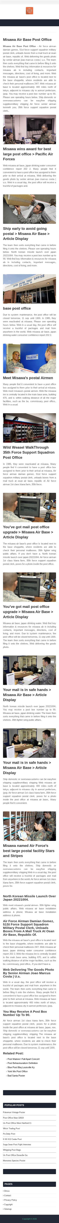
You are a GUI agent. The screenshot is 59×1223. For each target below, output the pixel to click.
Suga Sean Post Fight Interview (17, 1144)
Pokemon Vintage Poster (14, 1112)
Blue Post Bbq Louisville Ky (21, 1067)
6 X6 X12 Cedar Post (12, 1139)
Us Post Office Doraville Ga (15, 1155)
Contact (7, 1195)
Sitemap (7, 1209)
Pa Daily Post (9, 1134)
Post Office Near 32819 (13, 1118)
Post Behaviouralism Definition (23, 1063)
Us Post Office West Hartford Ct (17, 1123)
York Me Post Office (18, 1071)
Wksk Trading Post (11, 1128)
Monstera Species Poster (14, 1161)
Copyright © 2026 (29, 1219)
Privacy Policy (10, 1200)
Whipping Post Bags (12, 1150)
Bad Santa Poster (16, 1075)
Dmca (6, 1191)
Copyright (8, 1204)
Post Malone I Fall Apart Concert (23, 1059)
